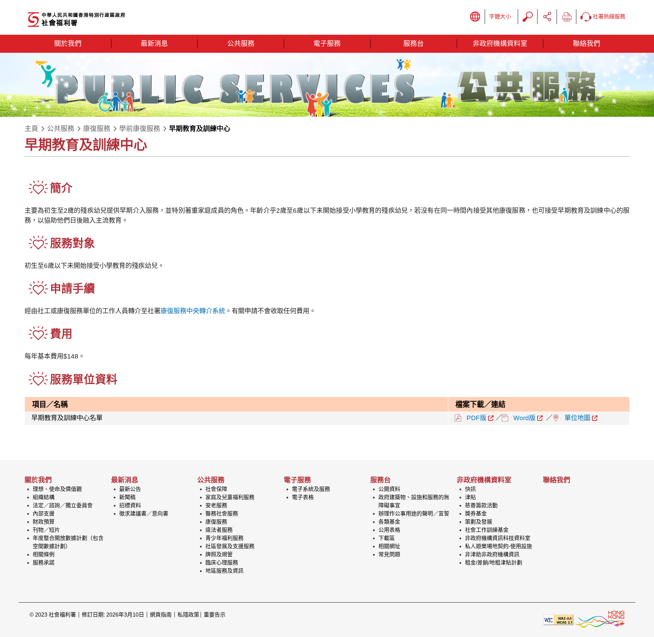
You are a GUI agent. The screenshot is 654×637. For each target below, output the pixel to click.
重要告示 (214, 615)
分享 (547, 16)
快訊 (470, 489)
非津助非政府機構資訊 (492, 554)
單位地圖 (577, 417)
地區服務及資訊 (224, 571)
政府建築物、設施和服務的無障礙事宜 (413, 501)
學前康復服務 (139, 128)
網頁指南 (161, 615)
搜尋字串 (527, 16)
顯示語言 (475, 16)
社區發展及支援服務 (229, 546)
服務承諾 (43, 563)
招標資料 (130, 505)
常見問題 (389, 554)
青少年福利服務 (224, 538)
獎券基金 (476, 513)
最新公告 (130, 489)
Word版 (524, 417)
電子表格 (303, 497)
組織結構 (43, 497)
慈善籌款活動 (481, 505)
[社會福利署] (101, 20)
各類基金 (389, 522)
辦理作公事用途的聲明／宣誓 (413, 513)
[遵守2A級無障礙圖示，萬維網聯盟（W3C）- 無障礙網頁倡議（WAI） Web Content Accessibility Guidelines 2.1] (558, 619)
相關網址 (389, 546)
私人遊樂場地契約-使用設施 (498, 546)
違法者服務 (219, 530)
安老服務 (216, 505)
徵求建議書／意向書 (143, 513)
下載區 (386, 538)
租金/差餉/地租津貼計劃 (493, 563)
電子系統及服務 (311, 489)
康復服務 (96, 128)
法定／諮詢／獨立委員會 (63, 505)
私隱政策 (188, 615)
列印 (566, 16)
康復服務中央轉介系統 (192, 311)
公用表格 (389, 530)
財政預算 (43, 522)
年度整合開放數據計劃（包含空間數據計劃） (68, 542)
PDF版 (476, 417)
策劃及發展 (478, 522)
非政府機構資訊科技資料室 (497, 538)
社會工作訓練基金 (487, 530)
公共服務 (60, 128)
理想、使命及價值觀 (57, 489)
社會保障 (216, 489)
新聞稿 (127, 497)
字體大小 (500, 16)
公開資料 (389, 489)
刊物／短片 (46, 530)
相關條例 (43, 554)
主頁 (31, 128)
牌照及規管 (219, 554)
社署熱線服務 (608, 16)
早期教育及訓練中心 (199, 128)
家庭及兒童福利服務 (229, 497)
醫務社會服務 (221, 513)
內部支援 (43, 513)
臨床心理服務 (221, 563)
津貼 (470, 497)
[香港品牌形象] (599, 619)
